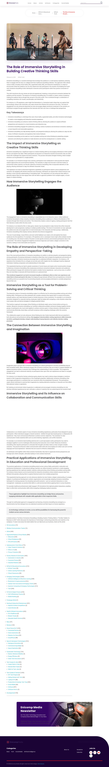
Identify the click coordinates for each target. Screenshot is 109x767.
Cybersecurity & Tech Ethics (14, 545)
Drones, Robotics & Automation (15, 555)
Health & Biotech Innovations (15, 611)
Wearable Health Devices (15, 618)
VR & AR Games (12, 541)
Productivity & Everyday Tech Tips (17, 682)
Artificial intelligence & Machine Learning (19, 579)
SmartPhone (11, 637)
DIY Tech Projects (13, 675)
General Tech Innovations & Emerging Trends (20, 583)
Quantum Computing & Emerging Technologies (21, 586)
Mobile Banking (12, 596)
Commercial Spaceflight (15, 646)
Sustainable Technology (13, 651)
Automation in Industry (14, 558)
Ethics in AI (11, 550)
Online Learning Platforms (15, 570)
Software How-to (12, 689)
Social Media (11, 684)
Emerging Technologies (13, 576)
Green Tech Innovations (14, 658)
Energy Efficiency (13, 656)
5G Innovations (11, 525)
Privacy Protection (13, 552)
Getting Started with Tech (15, 677)
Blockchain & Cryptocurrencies (16, 581)
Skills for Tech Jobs (13, 669)
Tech (9, 588)
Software (10, 687)
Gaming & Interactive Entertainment (17, 603)
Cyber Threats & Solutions (15, 547)
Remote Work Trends (14, 666)
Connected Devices (13, 630)
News (8, 622)
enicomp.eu (41, 764)
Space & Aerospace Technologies (16, 641)
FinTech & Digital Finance (14, 592)
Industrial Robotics (13, 562)
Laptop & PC (11, 679)
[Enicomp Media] (12, 3)
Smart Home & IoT (12, 628)
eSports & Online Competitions (16, 605)
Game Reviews (12, 608)
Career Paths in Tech (14, 664)
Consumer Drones (13, 560)
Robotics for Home (13, 635)
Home (33, 13)
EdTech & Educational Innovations (16, 566)
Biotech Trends (12, 616)
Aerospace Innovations (14, 643)
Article (8, 531)
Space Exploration (13, 648)
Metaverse (11, 537)
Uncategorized (11, 693)
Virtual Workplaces (13, 539)
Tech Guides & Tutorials (13, 672)
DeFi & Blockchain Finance (15, 594)
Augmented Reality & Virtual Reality (16, 534)
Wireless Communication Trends (16, 528)
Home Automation (13, 633)
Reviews (9, 625)
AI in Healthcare (12, 613)
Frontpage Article (11, 600)
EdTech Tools (21, 77)
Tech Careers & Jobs (12, 662)
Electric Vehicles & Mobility (15, 654)
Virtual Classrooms (13, 573)
